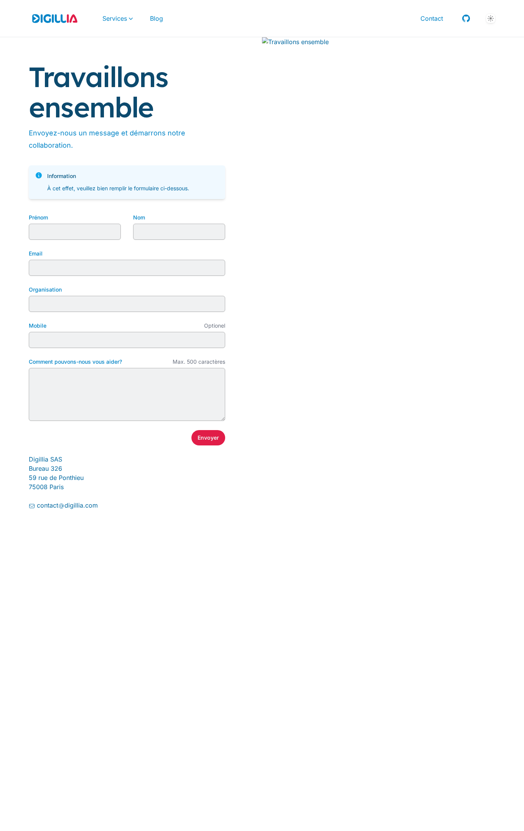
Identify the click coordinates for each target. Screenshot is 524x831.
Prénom (38, 217)
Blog (156, 18)
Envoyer (208, 437)
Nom (139, 217)
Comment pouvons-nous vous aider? (75, 361)
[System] (490, 18)
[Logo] (55, 18)
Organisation (45, 289)
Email (36, 253)
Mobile (37, 325)
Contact (431, 18)
